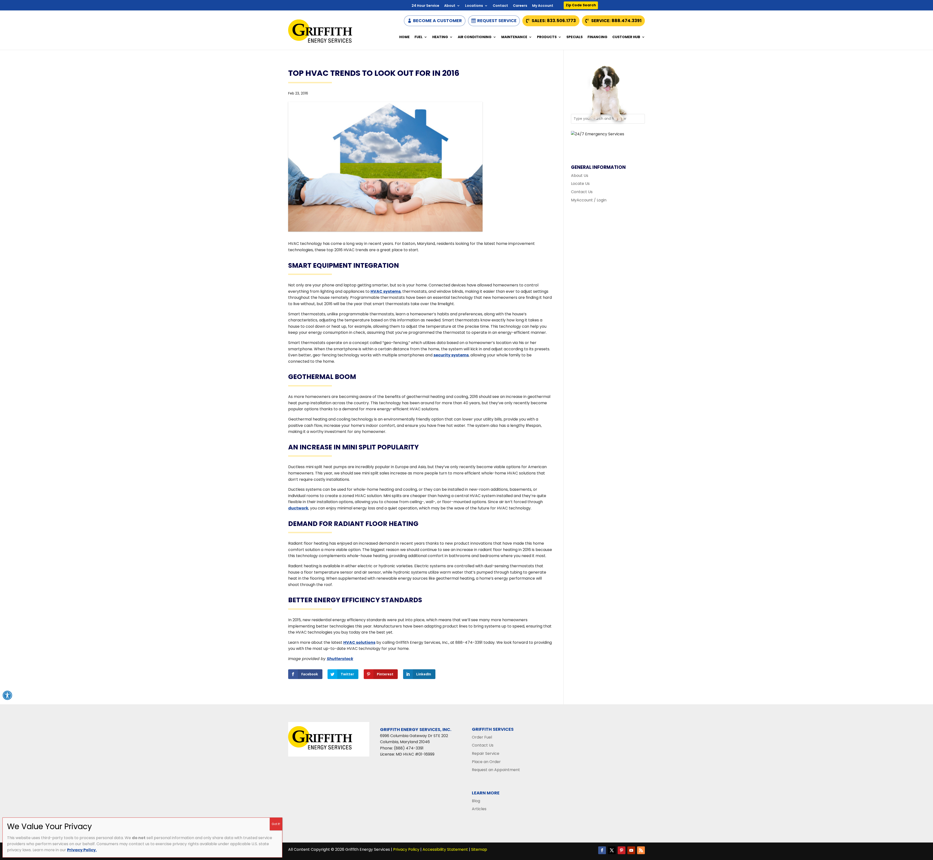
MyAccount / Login (588, 200)
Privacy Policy (406, 849)
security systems (451, 355)
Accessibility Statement (445, 849)
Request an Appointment (496, 770)
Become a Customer (437, 20)
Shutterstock (340, 659)
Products (547, 37)
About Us (579, 175)
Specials (574, 37)
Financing (597, 37)
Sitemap (479, 849)
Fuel (419, 37)
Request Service (497, 20)
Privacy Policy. (82, 850)
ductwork (298, 508)
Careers (520, 6)
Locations (474, 6)
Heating (440, 37)
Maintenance (514, 37)
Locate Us (580, 183)
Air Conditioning (475, 37)
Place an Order (486, 762)
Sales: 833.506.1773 (554, 20)
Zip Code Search (581, 5)
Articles (479, 809)
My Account (542, 6)
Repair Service (485, 753)
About (449, 6)
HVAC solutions (359, 642)
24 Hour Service (425, 6)
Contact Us (582, 192)
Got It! (276, 824)
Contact (500, 6)
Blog (476, 801)
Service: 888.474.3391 (616, 20)
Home (404, 37)
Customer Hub (626, 37)
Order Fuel (482, 737)
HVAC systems (386, 291)
